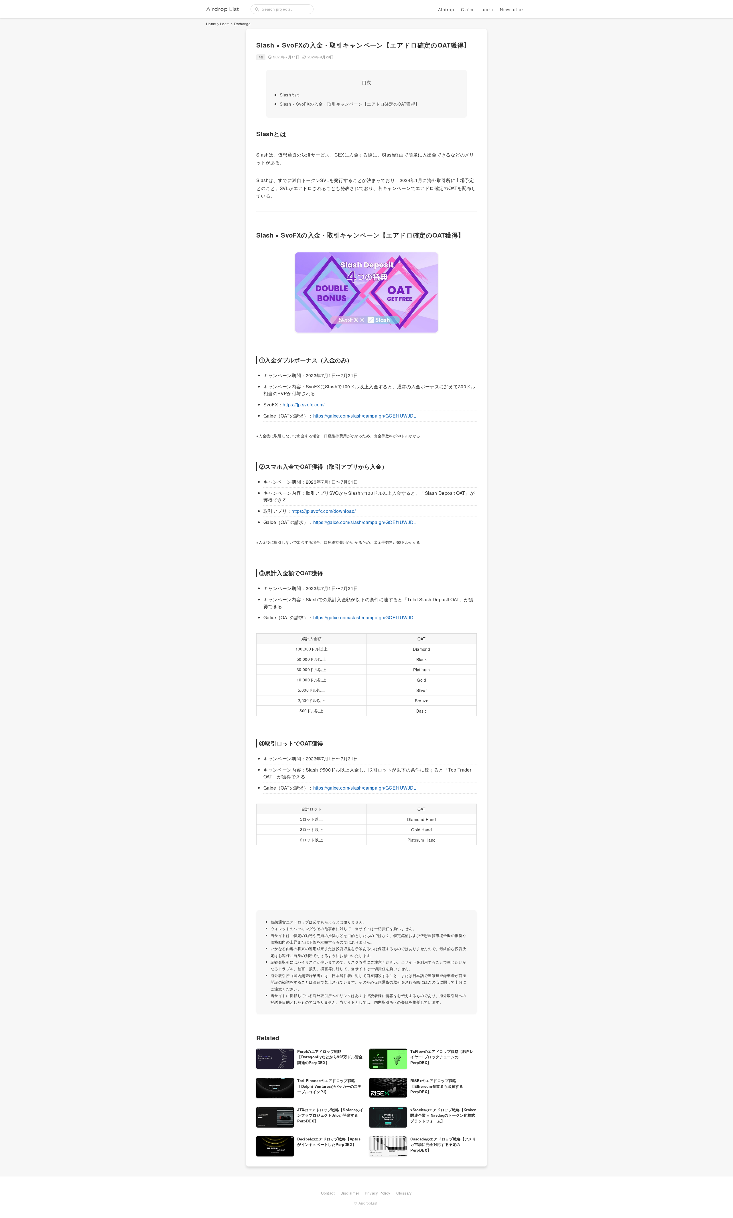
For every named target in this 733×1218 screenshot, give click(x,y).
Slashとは (290, 95)
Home (211, 23)
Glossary (404, 1193)
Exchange (242, 23)
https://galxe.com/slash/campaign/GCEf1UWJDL (364, 415)
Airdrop (446, 9)
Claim (467, 9)
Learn (486, 9)
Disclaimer (349, 1193)
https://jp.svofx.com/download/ (323, 511)
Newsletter (511, 9)
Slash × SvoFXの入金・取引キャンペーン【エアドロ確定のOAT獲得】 (350, 104)
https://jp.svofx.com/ (303, 404)
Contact (328, 1193)
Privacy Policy (378, 1193)
